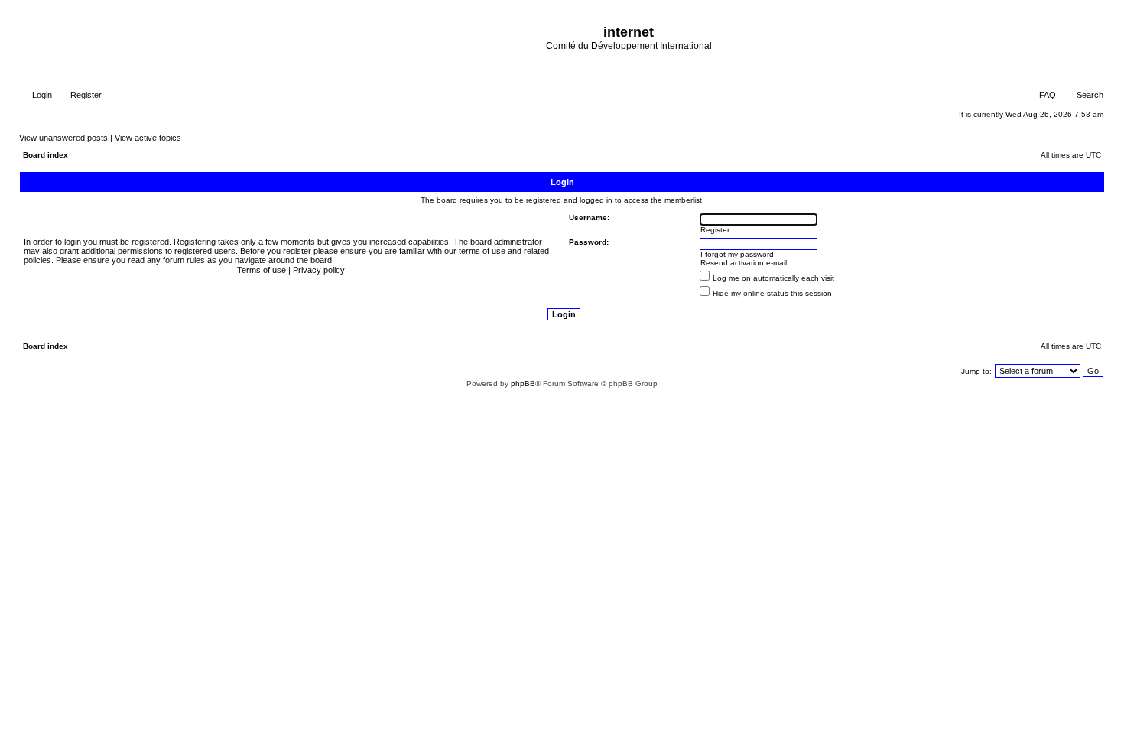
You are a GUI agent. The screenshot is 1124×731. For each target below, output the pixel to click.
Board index (45, 155)
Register (85, 94)
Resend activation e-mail (743, 262)
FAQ (1046, 94)
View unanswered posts (63, 137)
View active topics (148, 137)
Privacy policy (319, 270)
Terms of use (261, 270)
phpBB (523, 383)
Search (1088, 94)
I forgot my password (737, 254)
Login (41, 94)
